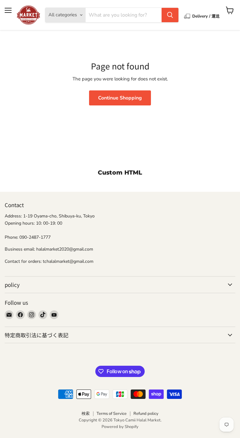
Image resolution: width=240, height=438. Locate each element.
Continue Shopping (120, 97)
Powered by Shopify (120, 427)
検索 (86, 413)
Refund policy (145, 413)
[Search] (170, 15)
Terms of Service (112, 413)
